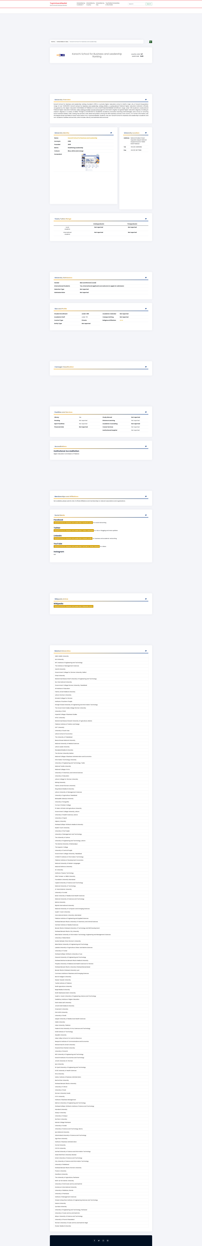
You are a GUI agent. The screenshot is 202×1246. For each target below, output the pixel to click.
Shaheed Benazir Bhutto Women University (68, 1168)
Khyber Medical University (63, 1226)
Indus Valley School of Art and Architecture (68, 1038)
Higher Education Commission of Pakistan (66, 454)
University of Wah (60, 711)
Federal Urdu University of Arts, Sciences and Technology (72, 1028)
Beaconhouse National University (65, 740)
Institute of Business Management (65, 1100)
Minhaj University (60, 782)
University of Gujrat (61, 818)
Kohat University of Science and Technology (68, 1158)
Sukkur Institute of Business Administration (68, 1077)
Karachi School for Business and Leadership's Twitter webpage (73, 530)
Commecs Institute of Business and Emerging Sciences (72, 973)
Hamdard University (61, 1109)
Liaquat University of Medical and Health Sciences (70, 1019)
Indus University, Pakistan (62, 1025)
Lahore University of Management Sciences (68, 792)
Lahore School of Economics (63, 734)
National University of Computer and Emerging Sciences (72, 909)
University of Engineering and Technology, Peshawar (71, 1210)
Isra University (59, 659)
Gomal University (60, 1145)
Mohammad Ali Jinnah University (65, 1045)
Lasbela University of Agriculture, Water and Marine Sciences (73, 947)
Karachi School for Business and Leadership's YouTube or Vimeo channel (76, 546)
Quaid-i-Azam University (62, 912)
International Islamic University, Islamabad (68, 915)
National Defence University (63, 866)
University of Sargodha (62, 802)
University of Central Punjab (63, 850)
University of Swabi (61, 1126)
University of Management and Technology (68, 834)
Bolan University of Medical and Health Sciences (70, 896)
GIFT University (59, 727)
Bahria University (60, 902)
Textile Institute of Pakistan (63, 983)
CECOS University (60, 1148)
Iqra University (59, 1064)
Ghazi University (60, 675)
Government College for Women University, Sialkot (70, 672)
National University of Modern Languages (67, 863)
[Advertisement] (101, 25)
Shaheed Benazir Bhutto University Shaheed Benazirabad (72, 967)
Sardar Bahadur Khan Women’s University (68, 941)
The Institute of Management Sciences (67, 666)
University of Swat (60, 1090)
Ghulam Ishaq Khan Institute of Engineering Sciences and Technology (76, 1200)
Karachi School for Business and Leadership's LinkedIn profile (73, 538)
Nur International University (63, 682)
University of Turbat (61, 951)
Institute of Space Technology (64, 873)
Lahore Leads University (62, 747)
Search (149, 4)
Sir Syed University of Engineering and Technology (70, 1067)
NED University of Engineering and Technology (69, 1054)
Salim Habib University (62, 656)
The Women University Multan (64, 753)
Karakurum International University (66, 1187)
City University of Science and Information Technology (72, 1161)
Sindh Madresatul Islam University (65, 993)
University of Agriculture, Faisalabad (66, 795)
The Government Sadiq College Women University (70, 708)
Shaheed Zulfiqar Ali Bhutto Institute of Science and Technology (74, 1106)
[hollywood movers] (107, 1240)
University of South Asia (62, 731)
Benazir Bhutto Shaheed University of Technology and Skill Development (77, 928)
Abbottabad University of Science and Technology (70, 1135)
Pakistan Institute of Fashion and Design (67, 724)
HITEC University (60, 718)
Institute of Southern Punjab (63, 701)
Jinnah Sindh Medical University (64, 1006)
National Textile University (63, 766)
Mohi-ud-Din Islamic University (64, 1181)
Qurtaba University (61, 1206)
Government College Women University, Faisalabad (71, 685)
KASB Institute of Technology (64, 1032)
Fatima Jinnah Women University (65, 786)
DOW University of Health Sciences (65, 1070)
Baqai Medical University (62, 990)
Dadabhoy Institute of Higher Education (67, 999)
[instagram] (103, 1240)
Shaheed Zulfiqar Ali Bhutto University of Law (68, 954)
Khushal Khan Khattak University (65, 1048)
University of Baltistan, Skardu (64, 1190)
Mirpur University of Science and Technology (69, 1216)
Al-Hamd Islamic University (63, 889)
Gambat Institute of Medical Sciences (66, 925)
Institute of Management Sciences (65, 1197)
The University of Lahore (62, 837)
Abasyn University (60, 1113)
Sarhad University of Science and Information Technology (73, 1151)
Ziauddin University (60, 1035)
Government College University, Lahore (67, 811)
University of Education (62, 776)
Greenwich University (61, 1009)
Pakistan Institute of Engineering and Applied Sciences (71, 918)
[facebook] (94, 1240)
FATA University (60, 1096)
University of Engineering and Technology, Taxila (70, 763)
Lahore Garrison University (63, 695)
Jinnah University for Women (64, 1061)
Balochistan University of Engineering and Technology (71, 944)
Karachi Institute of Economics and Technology (69, 1058)
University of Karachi (61, 1051)
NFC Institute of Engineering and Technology (68, 663)
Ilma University (59, 1074)
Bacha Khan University (62, 1080)
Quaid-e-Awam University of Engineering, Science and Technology (75, 996)
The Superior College (61, 847)
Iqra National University (62, 1132)
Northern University (61, 1119)
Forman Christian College (63, 805)
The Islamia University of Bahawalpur (66, 844)
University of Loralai (61, 892)
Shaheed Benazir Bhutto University (65, 1083)
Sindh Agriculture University (63, 986)
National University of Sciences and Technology (69, 899)
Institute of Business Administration (66, 1142)
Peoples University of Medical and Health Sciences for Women (74, 964)
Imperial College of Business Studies (66, 714)
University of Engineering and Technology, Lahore (70, 841)
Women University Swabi (62, 1093)
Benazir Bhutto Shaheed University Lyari (67, 970)
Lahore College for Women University (66, 779)
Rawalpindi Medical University (64, 750)
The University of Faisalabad (63, 737)
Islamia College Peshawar (63, 1122)
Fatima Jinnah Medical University (65, 692)
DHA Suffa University (61, 1012)
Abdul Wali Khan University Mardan (65, 1155)
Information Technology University (65, 760)
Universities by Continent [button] (81, 4)
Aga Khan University (61, 1138)
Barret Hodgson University (63, 977)
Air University (59, 870)
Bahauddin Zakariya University (64, 798)
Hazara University (60, 1203)
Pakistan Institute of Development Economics (69, 860)
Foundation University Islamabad (65, 879)
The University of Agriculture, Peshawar (67, 1177)
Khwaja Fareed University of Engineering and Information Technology (76, 705)
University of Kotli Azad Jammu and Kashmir (68, 1184)
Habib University (60, 1022)
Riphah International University (64, 905)
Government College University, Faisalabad (68, 854)
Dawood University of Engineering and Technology (70, 957)
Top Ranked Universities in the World (112, 4)
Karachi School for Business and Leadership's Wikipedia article (73, 606)
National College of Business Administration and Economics (73, 756)
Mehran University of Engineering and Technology (70, 1103)
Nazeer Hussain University (63, 980)
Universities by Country (90, 4)
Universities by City (100, 4)
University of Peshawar (62, 1194)
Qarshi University (60, 669)
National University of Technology (65, 886)
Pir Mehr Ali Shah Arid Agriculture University (68, 808)
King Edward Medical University (64, 789)
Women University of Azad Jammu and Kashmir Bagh (71, 1223)
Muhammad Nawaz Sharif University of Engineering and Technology (76, 679)
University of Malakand (62, 1164)
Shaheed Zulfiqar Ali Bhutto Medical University (69, 824)
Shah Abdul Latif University (63, 1002)
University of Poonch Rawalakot (65, 1219)
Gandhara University (61, 1174)
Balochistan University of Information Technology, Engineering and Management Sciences (83, 934)
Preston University (60, 1171)
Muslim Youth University (62, 828)
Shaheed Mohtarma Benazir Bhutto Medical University (71, 960)
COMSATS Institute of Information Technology (69, 857)
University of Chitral (61, 1087)
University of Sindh (60, 1015)
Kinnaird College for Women (63, 698)
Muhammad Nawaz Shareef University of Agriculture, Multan (73, 721)
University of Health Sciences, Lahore (66, 815)
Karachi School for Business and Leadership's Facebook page (73, 522)
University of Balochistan (62, 938)
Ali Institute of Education (62, 688)
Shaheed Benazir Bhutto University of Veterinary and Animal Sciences (76, 922)
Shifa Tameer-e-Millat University (65, 876)
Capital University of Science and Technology (69, 883)
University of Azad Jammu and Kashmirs (67, 1213)
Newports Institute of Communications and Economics (72, 1041)
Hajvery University (60, 821)
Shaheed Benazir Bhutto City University (67, 931)
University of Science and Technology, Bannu (69, 1129)
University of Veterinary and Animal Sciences (69, 773)
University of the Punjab (62, 831)
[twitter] (98, 1240)
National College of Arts (62, 769)
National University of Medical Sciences (67, 743)
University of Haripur (61, 1116)
